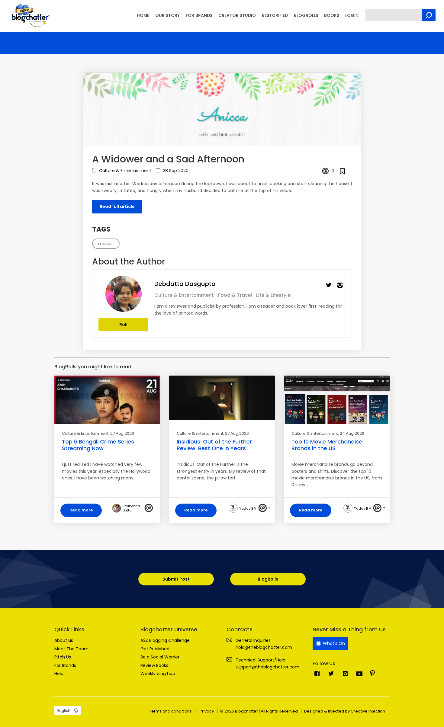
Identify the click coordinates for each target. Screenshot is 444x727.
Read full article (117, 206)
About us (63, 640)
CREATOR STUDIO (237, 15)
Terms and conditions (170, 711)
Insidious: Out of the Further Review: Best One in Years (214, 445)
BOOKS (331, 15)
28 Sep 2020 (175, 171)
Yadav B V (247, 508)
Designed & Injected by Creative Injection (344, 711)
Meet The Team (71, 649)
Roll (123, 325)
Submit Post (176, 579)
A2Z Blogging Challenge (165, 640)
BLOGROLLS (306, 15)
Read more (81, 510)
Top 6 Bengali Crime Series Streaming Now (98, 445)
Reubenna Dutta (131, 508)
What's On (333, 643)
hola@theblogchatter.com (264, 647)
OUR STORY (167, 15)
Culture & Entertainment (124, 171)
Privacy (207, 711)
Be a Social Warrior (159, 657)
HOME (143, 15)
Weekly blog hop (157, 674)
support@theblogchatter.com (267, 667)
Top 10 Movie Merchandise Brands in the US (326, 445)
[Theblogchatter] (29, 15)
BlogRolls (268, 579)
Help (58, 674)
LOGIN (352, 15)
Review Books (154, 665)
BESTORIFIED (275, 15)
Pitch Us (62, 657)
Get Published (154, 649)
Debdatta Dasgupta (185, 284)
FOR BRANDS (199, 15)
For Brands (65, 665)
